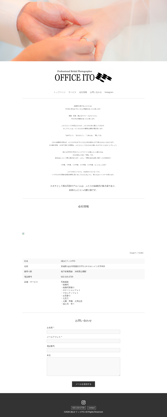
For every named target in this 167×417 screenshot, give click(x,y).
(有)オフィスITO (77, 412)
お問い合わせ (96, 92)
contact (92, 408)
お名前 (50, 328)
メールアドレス (54, 337)
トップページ (60, 92)
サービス (72, 92)
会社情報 (83, 92)
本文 (49, 355)
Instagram (109, 92)
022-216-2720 (78, 408)
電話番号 (51, 346)
